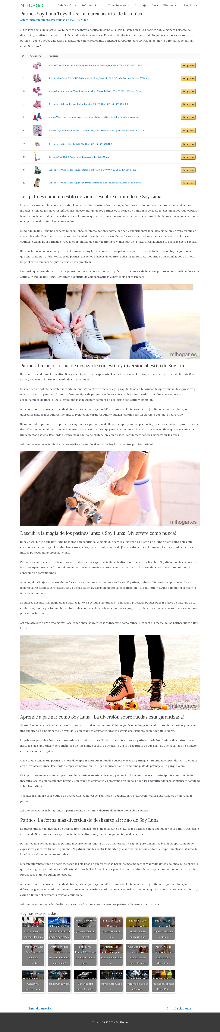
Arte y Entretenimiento (35, 19)
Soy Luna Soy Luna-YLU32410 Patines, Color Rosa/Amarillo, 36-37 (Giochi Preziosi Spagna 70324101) (99, 78)
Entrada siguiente (181, 1008)
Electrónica (170, 5)
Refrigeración (90, 5)
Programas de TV (62, 19)
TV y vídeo (81, 19)
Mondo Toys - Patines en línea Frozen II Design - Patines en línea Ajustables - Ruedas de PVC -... (97, 130)
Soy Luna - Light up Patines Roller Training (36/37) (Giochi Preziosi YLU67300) (89, 104)
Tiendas (189, 5)
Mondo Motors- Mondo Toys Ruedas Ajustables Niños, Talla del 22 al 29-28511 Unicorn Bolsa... (95, 91)
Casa (155, 5)
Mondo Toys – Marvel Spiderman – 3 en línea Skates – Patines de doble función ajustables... (94, 117)
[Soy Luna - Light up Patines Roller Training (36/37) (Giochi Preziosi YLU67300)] (37, 104)
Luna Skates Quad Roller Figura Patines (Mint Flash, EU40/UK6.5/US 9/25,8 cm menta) (92, 169)
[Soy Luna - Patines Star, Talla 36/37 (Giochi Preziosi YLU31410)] (37, 144)
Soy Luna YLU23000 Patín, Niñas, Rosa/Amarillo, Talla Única (79, 157)
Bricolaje (140, 5)
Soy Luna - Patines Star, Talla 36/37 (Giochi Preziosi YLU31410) (80, 144)
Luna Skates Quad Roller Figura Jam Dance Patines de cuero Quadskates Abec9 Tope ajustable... (96, 182)
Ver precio (188, 65)
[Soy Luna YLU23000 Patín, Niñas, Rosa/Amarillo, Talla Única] (37, 157)
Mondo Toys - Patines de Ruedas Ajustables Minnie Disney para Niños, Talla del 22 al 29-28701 (95, 65)
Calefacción (65, 5)
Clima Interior (117, 5)
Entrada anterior (38, 1008)
